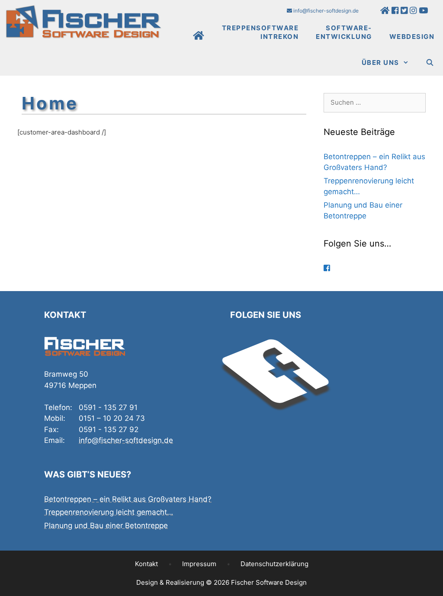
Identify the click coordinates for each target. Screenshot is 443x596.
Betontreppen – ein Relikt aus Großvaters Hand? (128, 499)
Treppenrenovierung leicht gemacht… (108, 512)
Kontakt (146, 564)
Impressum (199, 564)
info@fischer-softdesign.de (325, 10)
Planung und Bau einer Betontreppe (106, 525)
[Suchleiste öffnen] (430, 63)
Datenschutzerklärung (274, 564)
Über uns (380, 62)
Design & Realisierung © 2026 (221, 582)
